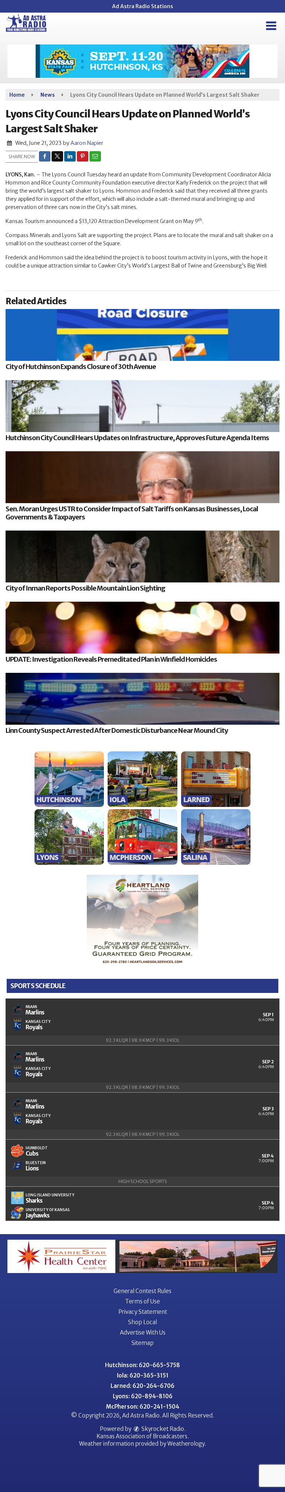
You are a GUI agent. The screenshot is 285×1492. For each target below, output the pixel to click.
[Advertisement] (142, 61)
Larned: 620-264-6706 (142, 1385)
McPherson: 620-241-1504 (142, 1406)
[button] (271, 26)
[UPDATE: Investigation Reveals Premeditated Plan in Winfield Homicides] (142, 628)
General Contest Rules (142, 1291)
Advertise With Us (143, 1332)
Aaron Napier (87, 143)
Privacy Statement (142, 1311)
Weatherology (185, 1443)
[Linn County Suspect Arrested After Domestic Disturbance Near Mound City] (142, 699)
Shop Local (142, 1322)
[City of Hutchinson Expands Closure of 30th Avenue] (142, 335)
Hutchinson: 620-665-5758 (142, 1365)
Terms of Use (142, 1301)
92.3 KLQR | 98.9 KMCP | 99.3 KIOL (143, 1040)
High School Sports (142, 1181)
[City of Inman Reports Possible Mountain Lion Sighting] (142, 556)
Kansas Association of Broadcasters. (142, 1436)
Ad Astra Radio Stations (142, 6)
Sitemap (142, 1342)
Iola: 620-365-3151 (142, 1375)
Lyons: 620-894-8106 (143, 1396)
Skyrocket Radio (162, 1428)
